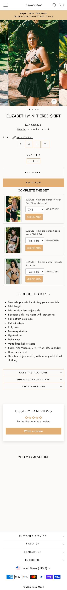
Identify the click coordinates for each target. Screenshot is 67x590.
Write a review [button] (33, 431)
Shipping (21, 129)
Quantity (33, 155)
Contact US (33, 552)
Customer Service (32, 536)
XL (45, 144)
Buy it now (33, 182)
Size (18, 137)
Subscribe (32, 560)
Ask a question (33, 386)
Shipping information (34, 379)
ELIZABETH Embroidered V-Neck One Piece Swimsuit (43, 201)
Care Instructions (33, 372)
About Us (33, 544)
